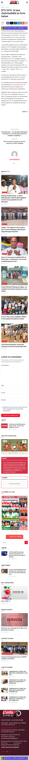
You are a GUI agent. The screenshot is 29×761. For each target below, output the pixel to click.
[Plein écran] (26, 453)
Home (2, 7)
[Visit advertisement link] (14, 28)
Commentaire (5, 365)
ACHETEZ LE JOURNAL (16, 536)
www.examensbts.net (17, 84)
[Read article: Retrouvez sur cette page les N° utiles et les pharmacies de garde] (14, 619)
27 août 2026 (4, 263)
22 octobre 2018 (5, 19)
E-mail (3, 392)
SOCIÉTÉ (7, 7)
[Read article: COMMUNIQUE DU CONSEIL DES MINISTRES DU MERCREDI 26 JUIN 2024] (4, 673)
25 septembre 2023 (13, 702)
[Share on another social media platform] (26, 23)
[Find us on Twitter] (4, 752)
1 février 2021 (5, 603)
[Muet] (23, 453)
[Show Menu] (2, 2)
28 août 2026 (4, 204)
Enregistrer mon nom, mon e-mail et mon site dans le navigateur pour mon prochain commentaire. (15, 408)
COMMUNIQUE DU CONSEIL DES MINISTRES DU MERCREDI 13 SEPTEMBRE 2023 (17, 698)
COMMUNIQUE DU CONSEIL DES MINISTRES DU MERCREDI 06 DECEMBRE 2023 (17, 690)
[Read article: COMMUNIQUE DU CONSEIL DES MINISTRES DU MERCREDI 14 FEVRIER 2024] (4, 681)
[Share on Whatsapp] (15, 23)
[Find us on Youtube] (7, 752)
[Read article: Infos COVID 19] (14, 592)
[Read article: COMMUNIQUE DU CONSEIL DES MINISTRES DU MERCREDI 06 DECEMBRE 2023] (4, 690)
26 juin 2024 (12, 676)
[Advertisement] (14, 122)
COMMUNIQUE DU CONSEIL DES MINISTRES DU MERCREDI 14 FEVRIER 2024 (17, 681)
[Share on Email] (22, 23)
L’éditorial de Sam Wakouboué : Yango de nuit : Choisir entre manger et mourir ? (17, 426)
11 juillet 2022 (13, 576)
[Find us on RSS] (9, 752)
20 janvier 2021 (5, 632)
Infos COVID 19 (5, 601)
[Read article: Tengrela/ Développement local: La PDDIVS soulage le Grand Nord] (14, 648)
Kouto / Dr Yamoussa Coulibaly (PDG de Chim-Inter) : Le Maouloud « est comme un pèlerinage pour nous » (14, 259)
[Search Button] (27, 2)
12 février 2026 (5, 660)
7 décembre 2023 (13, 693)
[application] (14, 447)
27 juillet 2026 (13, 429)
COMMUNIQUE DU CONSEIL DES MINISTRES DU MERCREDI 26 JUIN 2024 (18, 673)
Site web (3, 400)
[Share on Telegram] (19, 23)
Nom (3, 385)
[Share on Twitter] (11, 23)
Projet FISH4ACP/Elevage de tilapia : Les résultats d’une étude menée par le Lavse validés (14, 289)
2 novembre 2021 (13, 558)
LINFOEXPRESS (14, 159)
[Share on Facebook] (8, 23)
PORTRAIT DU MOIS (7, 653)
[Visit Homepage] (14, 2)
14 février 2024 (13, 685)
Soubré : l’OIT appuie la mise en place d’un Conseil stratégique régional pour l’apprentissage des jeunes (13, 229)
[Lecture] (3, 453)
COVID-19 (4, 598)
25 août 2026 (4, 348)
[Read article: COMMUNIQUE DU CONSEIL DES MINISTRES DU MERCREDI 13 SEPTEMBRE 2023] (4, 698)
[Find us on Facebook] (1, 752)
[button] (14, 447)
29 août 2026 (4, 233)
